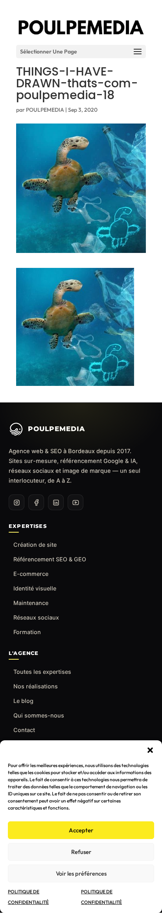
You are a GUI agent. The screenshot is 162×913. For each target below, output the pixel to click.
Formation (27, 632)
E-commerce (30, 573)
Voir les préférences (81, 873)
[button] (150, 750)
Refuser (81, 852)
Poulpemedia (56, 429)
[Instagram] (16, 502)
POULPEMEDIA (45, 109)
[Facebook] (36, 502)
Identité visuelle (34, 588)
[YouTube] (75, 502)
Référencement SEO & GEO (49, 559)
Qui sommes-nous (38, 715)
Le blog (23, 700)
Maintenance (30, 602)
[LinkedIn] (56, 502)
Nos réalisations (35, 686)
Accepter (81, 830)
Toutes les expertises (42, 671)
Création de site (35, 544)
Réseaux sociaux (36, 617)
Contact (24, 730)
